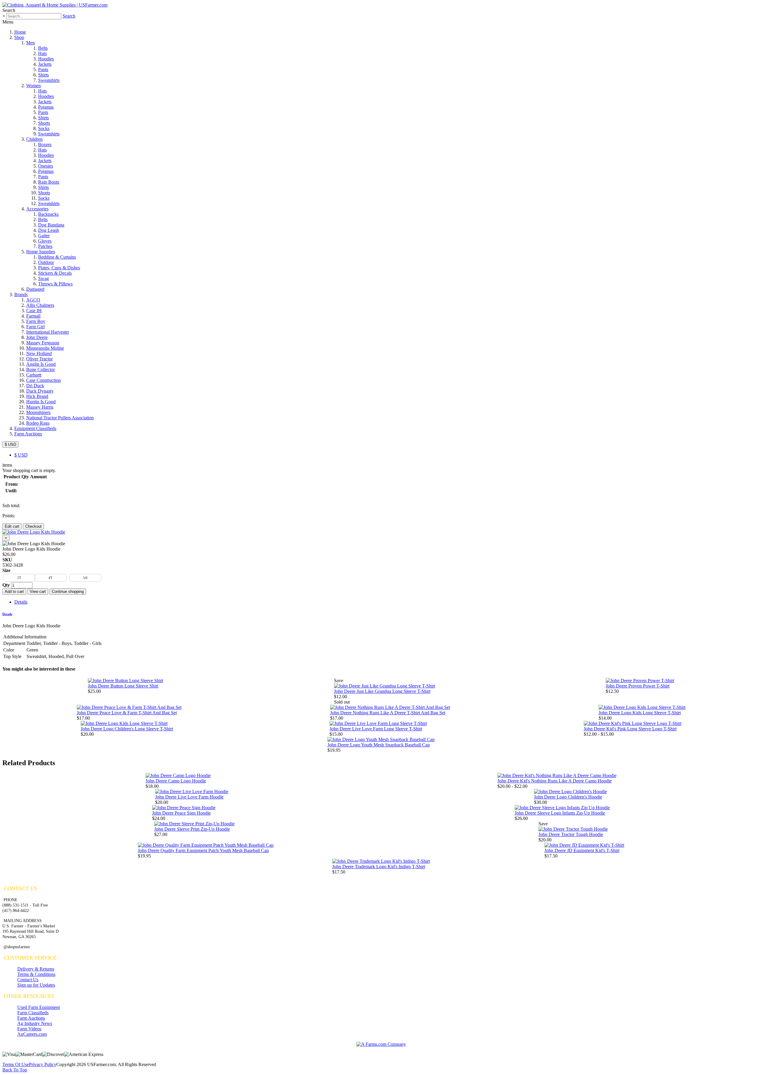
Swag (43, 278)
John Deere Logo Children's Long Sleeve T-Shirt (127, 728)
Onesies (45, 165)
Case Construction (43, 380)
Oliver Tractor (39, 358)
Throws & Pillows (55, 283)
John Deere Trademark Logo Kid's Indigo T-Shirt (378, 866)
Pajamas (46, 107)
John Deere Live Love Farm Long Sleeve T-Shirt (376, 728)
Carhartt (33, 374)
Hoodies (46, 58)
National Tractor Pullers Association (60, 417)
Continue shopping (68, 591)
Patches (45, 246)
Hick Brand (37, 396)
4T (50, 577)
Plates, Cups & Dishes (59, 267)
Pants (43, 69)
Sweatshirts (49, 80)
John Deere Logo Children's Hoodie (568, 796)
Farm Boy (35, 321)
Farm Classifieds (33, 1012)
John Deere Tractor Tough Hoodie (570, 834)
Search (69, 15)
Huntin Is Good (41, 401)
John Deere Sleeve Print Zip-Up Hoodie (192, 829)
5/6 (85, 577)
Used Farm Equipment (38, 1007)
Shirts (43, 74)
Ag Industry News (34, 1023)
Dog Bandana (51, 224)
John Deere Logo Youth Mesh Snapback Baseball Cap (378, 744)
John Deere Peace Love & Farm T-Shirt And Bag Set (127, 712)
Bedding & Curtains (57, 257)
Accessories (37, 208)
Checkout (33, 526)
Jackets (44, 64)
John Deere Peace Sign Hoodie (181, 812)
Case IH (34, 310)
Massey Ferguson (42, 342)
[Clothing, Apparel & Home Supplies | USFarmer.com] (54, 4)
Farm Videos (29, 1028)
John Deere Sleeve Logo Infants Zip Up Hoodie (560, 812)
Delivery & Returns (35, 968)
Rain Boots (48, 182)
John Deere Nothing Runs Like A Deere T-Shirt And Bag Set (387, 712)
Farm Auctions (28, 433)
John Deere (37, 337)
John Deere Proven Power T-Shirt (637, 685)
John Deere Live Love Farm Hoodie (189, 796)
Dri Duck (35, 385)
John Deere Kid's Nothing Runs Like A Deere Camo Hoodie (554, 780)
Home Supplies (40, 251)
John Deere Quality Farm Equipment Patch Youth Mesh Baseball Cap (203, 850)
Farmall (33, 315)
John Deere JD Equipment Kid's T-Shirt (581, 850)
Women (33, 85)
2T (19, 577)
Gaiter (44, 235)
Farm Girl (35, 326)
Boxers (44, 144)
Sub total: (11, 505)
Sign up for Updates (36, 985)
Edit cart (12, 526)
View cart (38, 591)
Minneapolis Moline (45, 348)
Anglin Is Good (41, 364)
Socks (43, 128)
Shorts (44, 123)
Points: (8, 515)
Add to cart (14, 591)
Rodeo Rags (37, 423)
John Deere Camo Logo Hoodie (176, 780)
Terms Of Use (15, 1064)
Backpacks (48, 214)
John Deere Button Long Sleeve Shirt (123, 685)
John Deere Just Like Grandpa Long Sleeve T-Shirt (382, 691)
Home (20, 32)
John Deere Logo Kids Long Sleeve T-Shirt (640, 712)
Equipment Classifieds (35, 428)
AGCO (33, 299)
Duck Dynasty (40, 390)
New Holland (39, 353)
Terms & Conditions (36, 974)
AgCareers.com (32, 1034)
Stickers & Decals (55, 273)
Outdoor (46, 262)
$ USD (10, 444)
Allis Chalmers (40, 305)
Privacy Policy (42, 1064)
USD (21, 454)
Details (20, 601)
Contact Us (27, 979)
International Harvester (47, 332)
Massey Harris (39, 407)
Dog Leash (48, 230)
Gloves (44, 240)
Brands (21, 294)
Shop (19, 37)
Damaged (35, 289)
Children (34, 139)
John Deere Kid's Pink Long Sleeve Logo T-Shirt (630, 728)
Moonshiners (38, 412)
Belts (43, 48)
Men (30, 42)
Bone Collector (40, 369)
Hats (42, 53)
